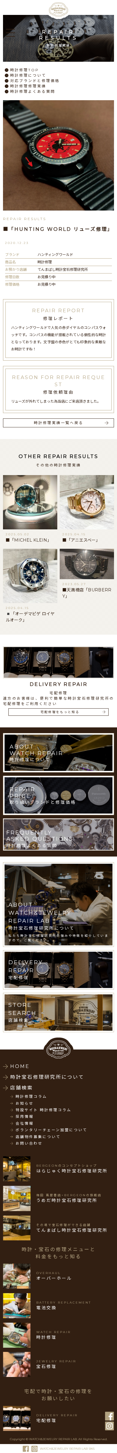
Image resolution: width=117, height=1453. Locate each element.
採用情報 (25, 1116)
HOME (20, 1066)
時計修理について (28, 75)
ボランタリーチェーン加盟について (51, 1130)
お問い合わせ (29, 1143)
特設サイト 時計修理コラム (43, 1110)
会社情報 (25, 1123)
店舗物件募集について (38, 1137)
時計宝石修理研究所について (47, 1077)
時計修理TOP (24, 70)
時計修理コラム (31, 1096)
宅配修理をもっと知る (60, 712)
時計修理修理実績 (28, 86)
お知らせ (25, 1103)
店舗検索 (21, 1088)
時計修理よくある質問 (32, 91)
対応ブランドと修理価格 (35, 80)
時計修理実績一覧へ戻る (58, 423)
